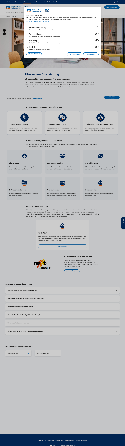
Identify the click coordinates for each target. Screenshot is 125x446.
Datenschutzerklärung (33, 21)
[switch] (97, 34)
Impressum (46, 21)
